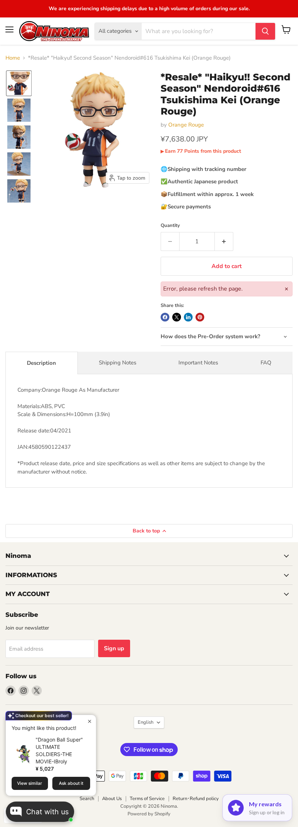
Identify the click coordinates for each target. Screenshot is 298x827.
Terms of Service (147, 798)
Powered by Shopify (149, 814)
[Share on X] (176, 317)
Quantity (170, 225)
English (145, 722)
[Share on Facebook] (165, 317)
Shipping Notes (117, 362)
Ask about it (71, 783)
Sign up (114, 648)
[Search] (265, 31)
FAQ (266, 362)
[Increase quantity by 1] (224, 241)
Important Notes (198, 362)
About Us (112, 798)
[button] (19, 83)
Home (12, 58)
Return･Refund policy (196, 798)
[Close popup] (89, 721)
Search (87, 798)
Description (41, 363)
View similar (29, 783)
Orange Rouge (186, 124)
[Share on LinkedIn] (188, 317)
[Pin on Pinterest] (200, 317)
